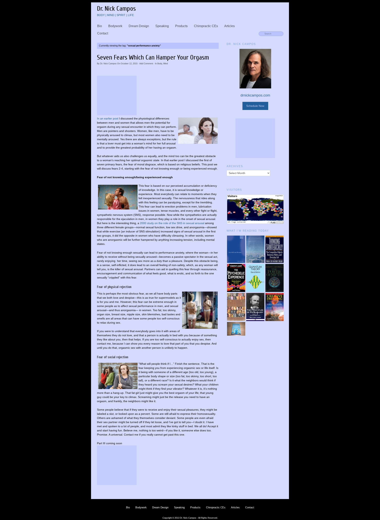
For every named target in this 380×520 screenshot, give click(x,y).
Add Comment (146, 63)
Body (159, 63)
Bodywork (115, 26)
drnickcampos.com (255, 95)
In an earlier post (107, 118)
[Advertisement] (117, 95)
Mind (165, 63)
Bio (99, 26)
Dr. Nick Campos (108, 63)
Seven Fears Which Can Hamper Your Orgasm (153, 57)
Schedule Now (255, 105)
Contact (102, 33)
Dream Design (139, 26)
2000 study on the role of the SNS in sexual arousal (172, 223)
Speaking (162, 26)
